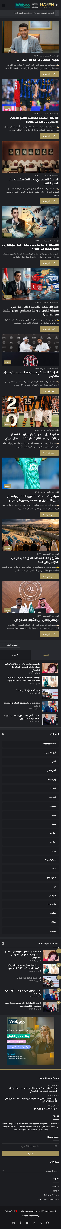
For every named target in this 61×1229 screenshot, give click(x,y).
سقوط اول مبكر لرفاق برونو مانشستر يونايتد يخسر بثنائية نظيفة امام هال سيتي (32, 436)
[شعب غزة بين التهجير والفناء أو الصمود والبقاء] (50, 706)
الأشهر (46, 655)
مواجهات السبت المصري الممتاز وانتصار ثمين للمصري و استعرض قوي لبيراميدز (33, 498)
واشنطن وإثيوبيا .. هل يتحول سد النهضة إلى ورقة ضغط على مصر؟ (30, 246)
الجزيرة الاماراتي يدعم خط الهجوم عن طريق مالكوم (31, 374)
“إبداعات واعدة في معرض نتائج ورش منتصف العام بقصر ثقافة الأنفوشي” (23, 679)
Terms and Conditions (47, 1199)
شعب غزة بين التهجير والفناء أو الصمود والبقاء (22, 704)
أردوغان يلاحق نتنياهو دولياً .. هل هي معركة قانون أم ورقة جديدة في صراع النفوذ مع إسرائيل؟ (31, 310)
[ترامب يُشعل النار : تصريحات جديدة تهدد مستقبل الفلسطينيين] (50, 719)
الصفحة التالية (12, 645)
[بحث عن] (57, 6)
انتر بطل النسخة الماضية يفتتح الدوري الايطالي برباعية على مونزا (34, 119)
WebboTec (9, 1211)
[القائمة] (3, 6)
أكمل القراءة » (49, 74)
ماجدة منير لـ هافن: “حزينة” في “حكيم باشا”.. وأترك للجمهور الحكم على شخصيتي (22, 667)
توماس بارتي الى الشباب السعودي (36, 619)
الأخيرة (15, 655)
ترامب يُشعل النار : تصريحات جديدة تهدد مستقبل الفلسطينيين (22, 717)
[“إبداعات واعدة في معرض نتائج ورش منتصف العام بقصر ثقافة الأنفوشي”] (50, 681)
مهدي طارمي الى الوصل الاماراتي (37, 59)
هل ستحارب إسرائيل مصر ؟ (28, 690)
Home (54, 1191)
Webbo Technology (30, 1216)
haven (54, 56)
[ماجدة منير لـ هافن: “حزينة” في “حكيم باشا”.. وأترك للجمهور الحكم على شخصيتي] (50, 668)
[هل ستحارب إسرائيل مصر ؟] (50, 694)
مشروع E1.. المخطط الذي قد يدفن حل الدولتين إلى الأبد (35, 559)
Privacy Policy (50, 1195)
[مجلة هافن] (34, 5)
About (54, 1186)
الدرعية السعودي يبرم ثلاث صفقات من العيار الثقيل (34, 181)
